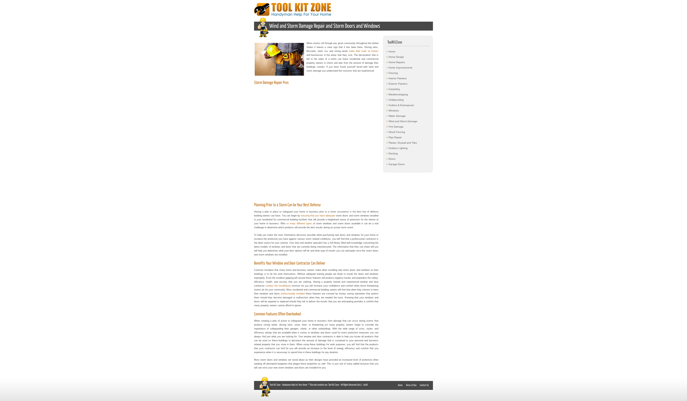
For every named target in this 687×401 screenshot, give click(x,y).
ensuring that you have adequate (318, 215)
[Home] (400, 384)
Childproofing (396, 99)
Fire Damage (396, 126)
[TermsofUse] (411, 384)
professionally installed (293, 293)
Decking (393, 153)
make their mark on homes (363, 51)
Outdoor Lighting (398, 148)
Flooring (393, 73)
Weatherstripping (398, 94)
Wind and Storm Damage (403, 121)
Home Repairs (397, 62)
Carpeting (394, 89)
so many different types (299, 223)
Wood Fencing (397, 132)
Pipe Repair (395, 137)
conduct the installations (278, 285)
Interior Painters (398, 78)
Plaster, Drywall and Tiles (403, 142)
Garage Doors (397, 164)
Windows (394, 110)
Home (392, 51)
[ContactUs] (424, 384)
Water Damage (397, 115)
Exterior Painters (398, 83)
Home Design (396, 56)
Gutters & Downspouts (401, 105)
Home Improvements (400, 67)
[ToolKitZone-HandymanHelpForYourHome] (288, 384)
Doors (392, 158)
